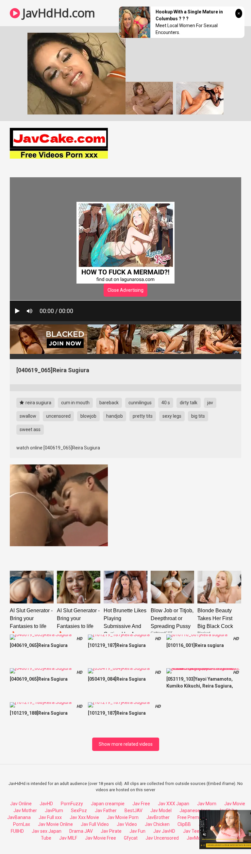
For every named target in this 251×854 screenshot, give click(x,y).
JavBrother (158, 817)
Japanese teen (194, 810)
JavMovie (197, 838)
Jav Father (106, 810)
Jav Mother (25, 810)
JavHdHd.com (57, 13)
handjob (114, 416)
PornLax (21, 824)
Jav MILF (68, 838)
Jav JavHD (164, 831)
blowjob (88, 416)
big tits (198, 416)
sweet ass (30, 429)
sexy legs (171, 416)
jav (210, 402)
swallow (28, 416)
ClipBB (184, 824)
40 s (165, 402)
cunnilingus (140, 402)
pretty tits (143, 416)
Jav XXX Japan (173, 803)
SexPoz (79, 810)
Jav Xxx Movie (84, 817)
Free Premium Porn (197, 817)
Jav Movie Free (100, 838)
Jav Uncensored (162, 838)
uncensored (58, 416)
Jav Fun (137, 831)
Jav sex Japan (46, 831)
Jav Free (141, 803)
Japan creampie (108, 803)
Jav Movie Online (55, 824)
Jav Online (21, 803)
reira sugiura (38, 402)
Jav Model (161, 810)
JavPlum (54, 810)
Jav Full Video (95, 824)
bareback (109, 402)
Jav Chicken (157, 824)
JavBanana (19, 817)
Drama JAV (81, 831)
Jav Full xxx (50, 817)
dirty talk (188, 402)
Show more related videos (126, 744)
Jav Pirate (111, 831)
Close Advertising (125, 290)
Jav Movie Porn (123, 817)
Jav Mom (206, 803)
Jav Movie (234, 803)
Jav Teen (192, 831)
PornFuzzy (72, 803)
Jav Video (127, 824)
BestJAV (133, 810)
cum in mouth (75, 402)
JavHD (46, 803)
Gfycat (131, 838)
